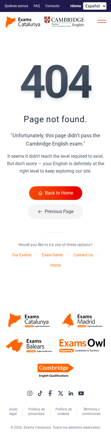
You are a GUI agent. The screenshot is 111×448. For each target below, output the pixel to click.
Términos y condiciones (91, 411)
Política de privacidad (36, 411)
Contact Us (83, 255)
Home (55, 265)
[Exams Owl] (82, 345)
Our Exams (21, 255)
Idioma (75, 6)
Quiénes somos (17, 6)
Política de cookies (64, 411)
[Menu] (101, 21)
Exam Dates (52, 255)
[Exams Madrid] (82, 320)
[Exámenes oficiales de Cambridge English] (46, 22)
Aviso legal (13, 411)
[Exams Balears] (29, 345)
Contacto (52, 6)
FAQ (37, 6)
